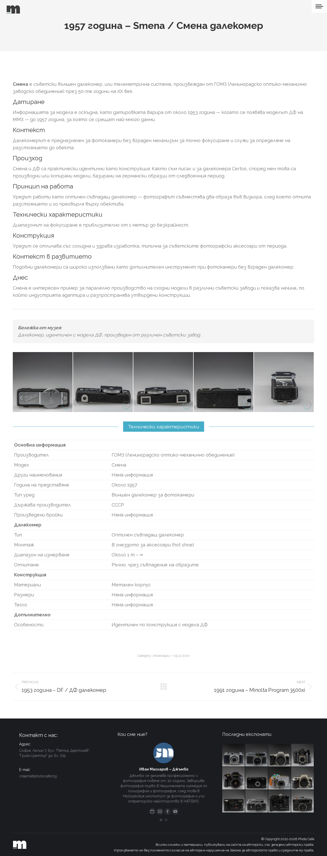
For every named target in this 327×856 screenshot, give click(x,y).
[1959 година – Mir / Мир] (256, 801)
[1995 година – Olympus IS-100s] (233, 778)
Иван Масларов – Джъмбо (163, 769)
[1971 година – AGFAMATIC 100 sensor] (302, 801)
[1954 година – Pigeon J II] (233, 755)
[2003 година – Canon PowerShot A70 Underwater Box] (279, 778)
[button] (161, 820)
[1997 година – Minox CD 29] (256, 778)
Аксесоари (161, 656)
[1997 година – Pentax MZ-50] (279, 755)
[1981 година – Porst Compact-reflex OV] (279, 801)
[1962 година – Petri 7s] (256, 755)
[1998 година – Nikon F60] (302, 778)
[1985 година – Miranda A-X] (233, 801)
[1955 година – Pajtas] (302, 755)
